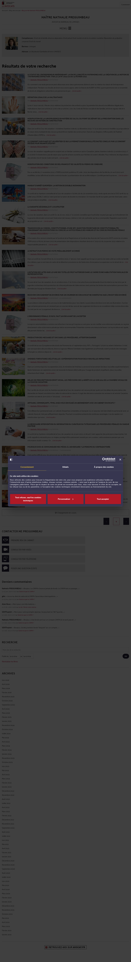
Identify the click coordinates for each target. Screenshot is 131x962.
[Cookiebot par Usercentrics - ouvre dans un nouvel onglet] (104, 460)
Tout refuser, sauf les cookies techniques (28, 499)
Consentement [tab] (27, 467)
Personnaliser (64, 499)
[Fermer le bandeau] (120, 459)
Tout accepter (103, 499)
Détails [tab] (65, 467)
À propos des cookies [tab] (104, 467)
